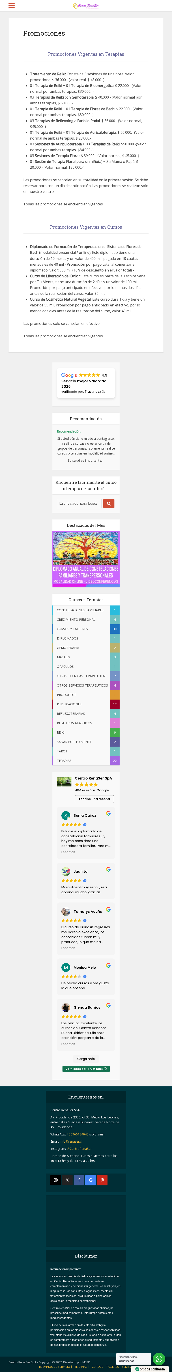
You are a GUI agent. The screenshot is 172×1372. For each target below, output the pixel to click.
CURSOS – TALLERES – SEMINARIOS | (116, 1367)
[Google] (90, 1180)
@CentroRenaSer (79, 1148)
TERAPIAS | (82, 1367)
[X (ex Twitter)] (67, 1180)
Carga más (86, 1059)
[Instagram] (55, 1180)
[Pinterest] (102, 1180)
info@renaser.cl (71, 1141)
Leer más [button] (68, 852)
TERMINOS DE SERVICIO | (55, 1367)
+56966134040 (77, 1134)
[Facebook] (79, 1180)
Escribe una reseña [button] (94, 799)
